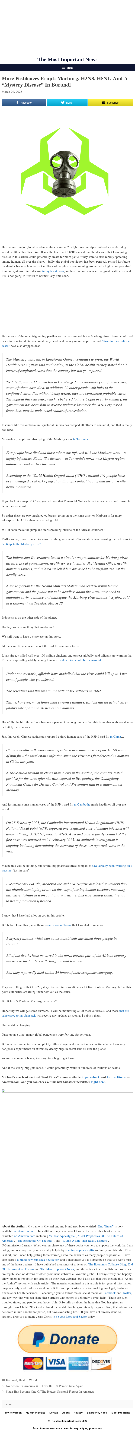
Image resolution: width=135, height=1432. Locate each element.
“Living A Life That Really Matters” (84, 1240)
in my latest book (53, 271)
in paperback (91, 1077)
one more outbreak (59, 925)
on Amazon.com (24, 1231)
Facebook (110, 1293)
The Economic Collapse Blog (107, 1264)
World (33, 1380)
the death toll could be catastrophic (80, 660)
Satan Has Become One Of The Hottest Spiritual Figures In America (50, 1391)
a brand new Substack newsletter (38, 1259)
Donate (53, 1412)
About (66, 1412)
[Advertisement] (67, 28)
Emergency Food (97, 1412)
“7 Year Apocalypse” (62, 1236)
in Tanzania (80, 439)
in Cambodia (82, 804)
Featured (11, 1380)
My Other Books (35, 1412)
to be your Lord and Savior (70, 1316)
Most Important (120, 1412)
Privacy (78, 1412)
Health (23, 1380)
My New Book (13, 1412)
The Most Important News (67, 59)
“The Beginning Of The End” (35, 1240)
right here (98, 1082)
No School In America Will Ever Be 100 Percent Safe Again (44, 1386)
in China (115, 736)
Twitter (126, 1293)
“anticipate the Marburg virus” (21, 544)
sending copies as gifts (79, 1250)
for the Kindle (116, 1077)
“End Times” (105, 1226)
